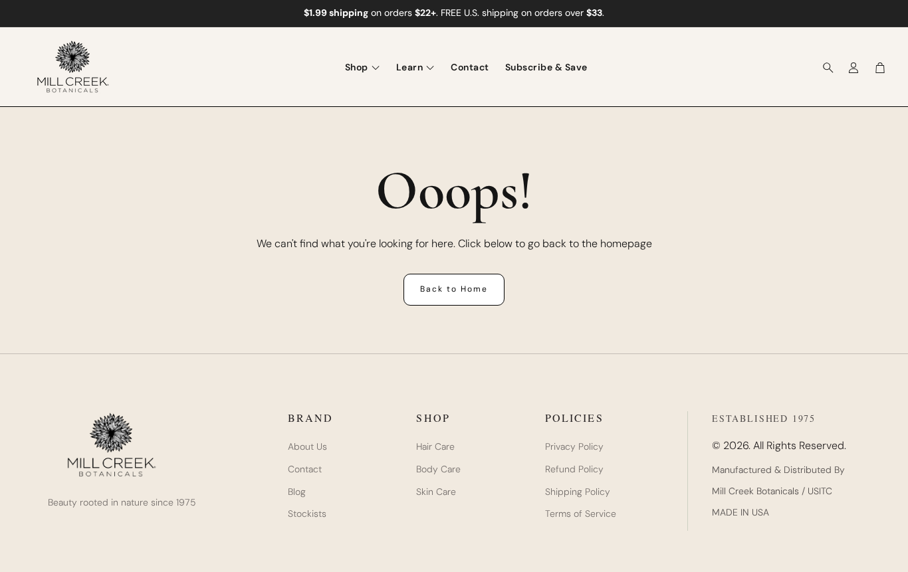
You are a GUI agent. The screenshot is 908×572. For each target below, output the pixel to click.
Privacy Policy (574, 446)
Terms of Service (580, 514)
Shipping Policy (577, 492)
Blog (297, 492)
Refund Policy (574, 469)
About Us (307, 446)
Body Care (438, 469)
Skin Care (436, 492)
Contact (305, 469)
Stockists (307, 514)
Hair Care (435, 446)
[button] (824, 67)
